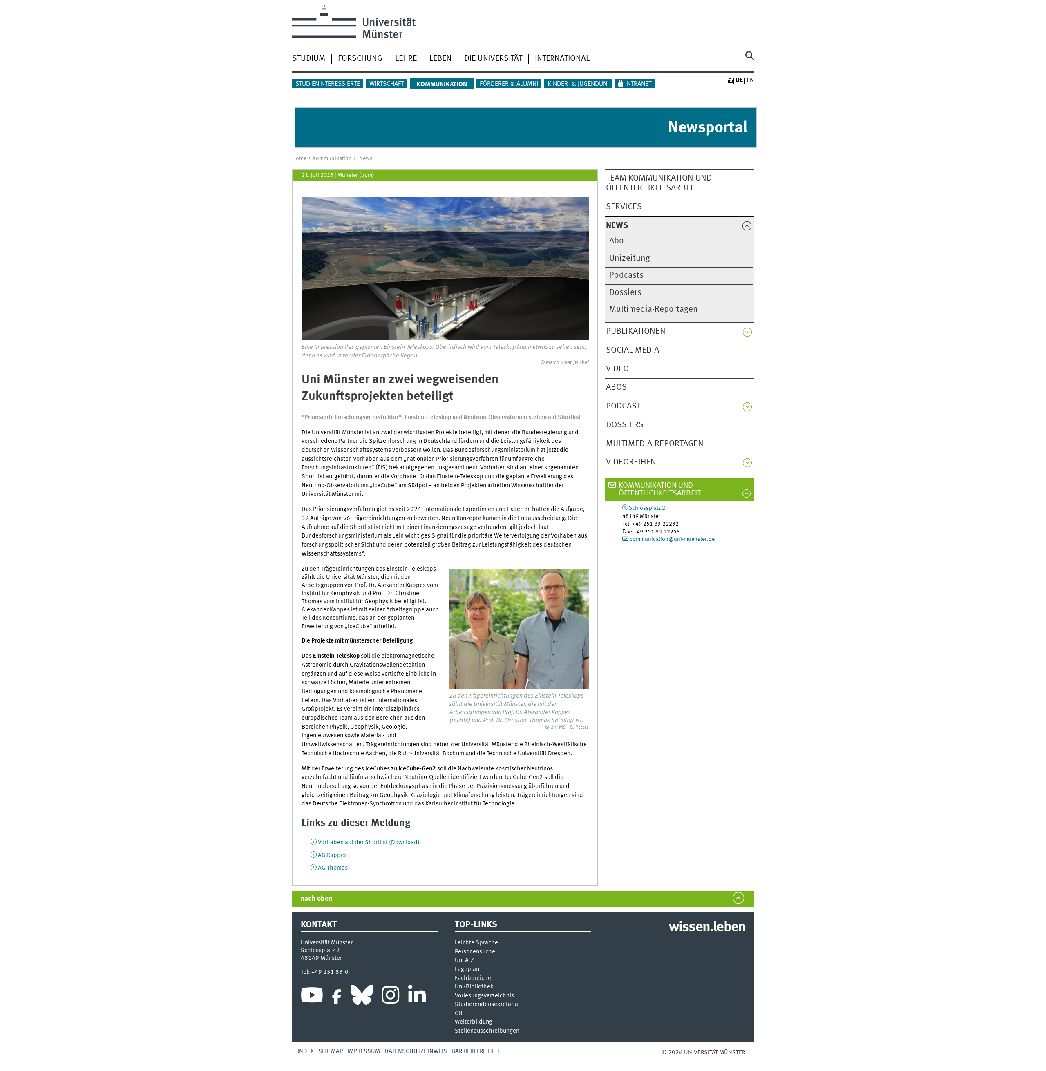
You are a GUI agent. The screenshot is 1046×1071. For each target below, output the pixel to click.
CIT (459, 1014)
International (562, 59)
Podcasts (626, 275)
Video (617, 369)
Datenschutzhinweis (415, 1051)
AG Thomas (333, 868)
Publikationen (636, 331)
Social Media (632, 350)
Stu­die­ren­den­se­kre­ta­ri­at (487, 1005)
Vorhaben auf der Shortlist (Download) (369, 842)
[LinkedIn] (417, 997)
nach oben (316, 898)
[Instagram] (390, 997)
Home (299, 158)
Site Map (330, 1051)
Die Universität (493, 59)
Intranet (638, 84)
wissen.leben (707, 927)
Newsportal (707, 128)
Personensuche (475, 952)
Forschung (360, 59)
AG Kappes (332, 855)
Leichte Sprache (476, 943)
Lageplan (467, 969)
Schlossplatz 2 (647, 508)
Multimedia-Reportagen (653, 309)
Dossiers (625, 292)
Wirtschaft (386, 84)
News (366, 158)
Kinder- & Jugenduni (578, 84)
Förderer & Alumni (509, 84)
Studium (308, 59)
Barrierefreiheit (475, 1051)
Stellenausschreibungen (487, 1031)
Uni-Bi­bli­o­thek (474, 987)
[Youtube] (312, 997)
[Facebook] (337, 997)
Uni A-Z (464, 960)
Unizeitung (629, 258)
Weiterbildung (473, 1022)
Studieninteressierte (327, 84)
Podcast (623, 406)
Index (305, 1051)
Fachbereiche (473, 978)
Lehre (406, 59)
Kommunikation (332, 158)
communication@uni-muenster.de (672, 539)
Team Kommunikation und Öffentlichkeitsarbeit (659, 183)
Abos (616, 387)
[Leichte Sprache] (730, 80)
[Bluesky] (362, 997)
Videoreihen (631, 462)
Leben (440, 59)
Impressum (363, 1051)
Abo (616, 241)
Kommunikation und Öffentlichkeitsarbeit (660, 489)
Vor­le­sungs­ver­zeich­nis (484, 996)
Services (624, 207)
